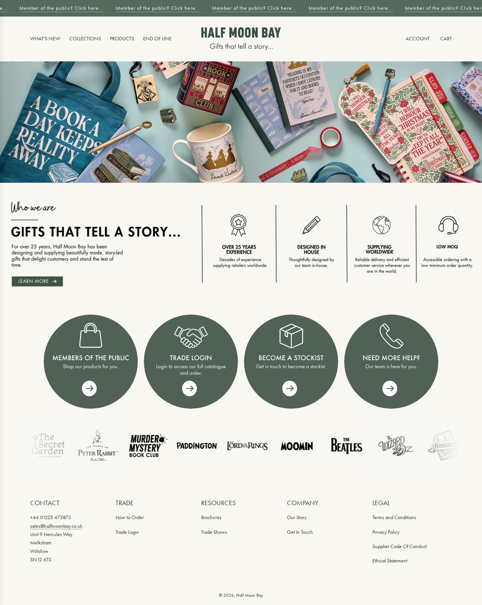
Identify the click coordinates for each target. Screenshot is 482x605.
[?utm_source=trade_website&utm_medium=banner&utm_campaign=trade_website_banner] (91, 362)
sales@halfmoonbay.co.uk (56, 526)
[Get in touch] (391, 362)
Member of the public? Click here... (59, 8)
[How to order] (291, 362)
